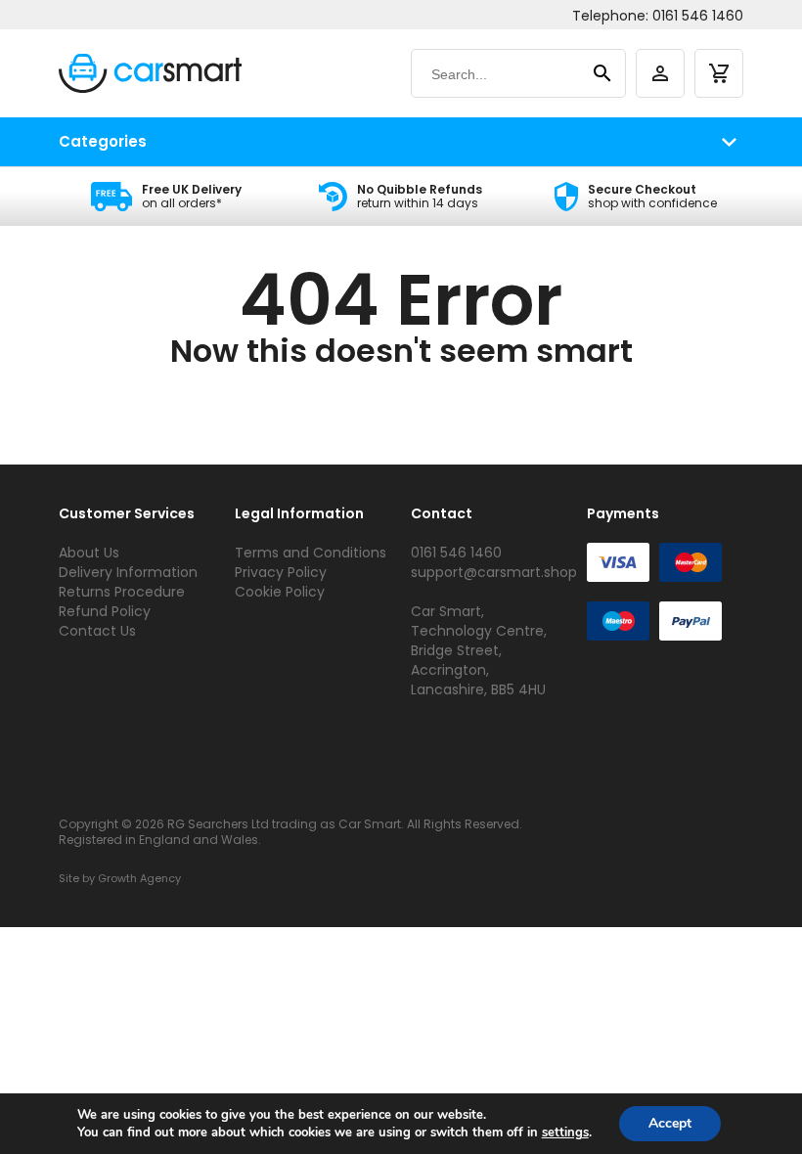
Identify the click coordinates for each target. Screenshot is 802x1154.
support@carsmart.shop (494, 572)
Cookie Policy (280, 591)
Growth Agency (139, 878)
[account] (660, 73)
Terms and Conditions (310, 552)
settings (565, 1132)
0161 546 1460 (697, 15)
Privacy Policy (281, 572)
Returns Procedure (122, 591)
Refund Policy (105, 611)
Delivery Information (128, 572)
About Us (89, 552)
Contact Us (97, 631)
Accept (669, 1123)
